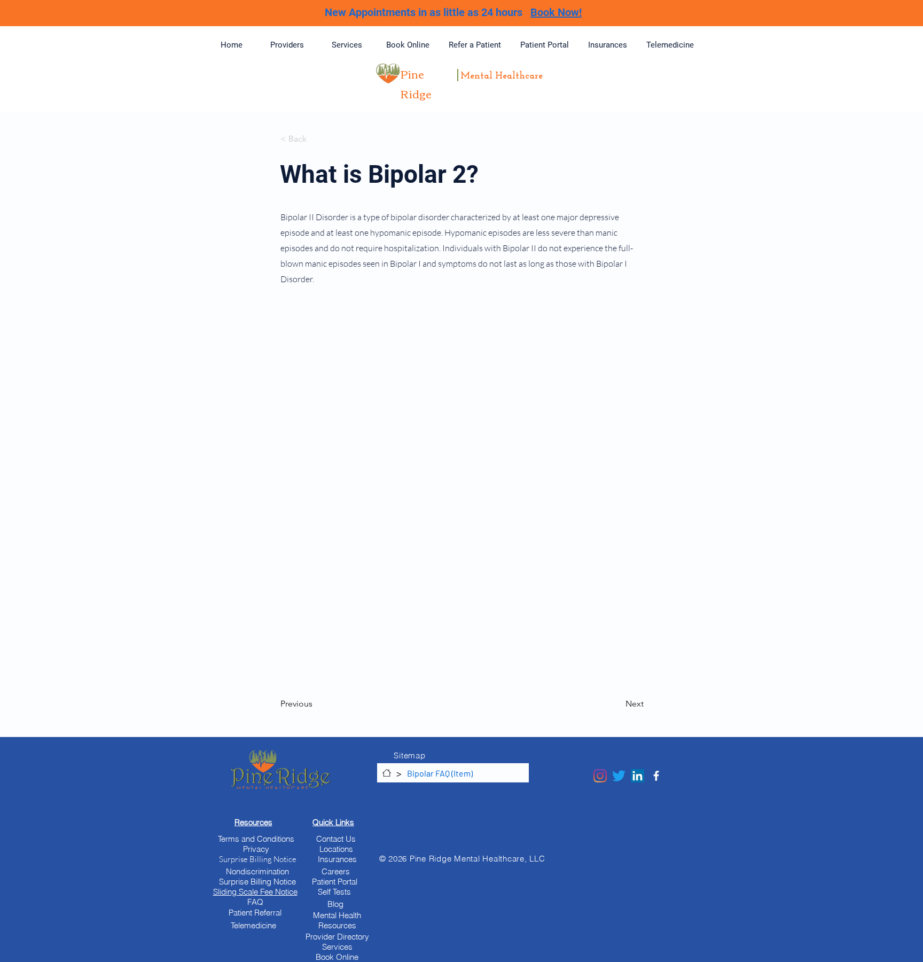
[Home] (386, 772)
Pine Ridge (416, 83)
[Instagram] (600, 775)
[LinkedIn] (637, 775)
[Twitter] (618, 775)
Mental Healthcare (501, 76)
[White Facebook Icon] (656, 775)
